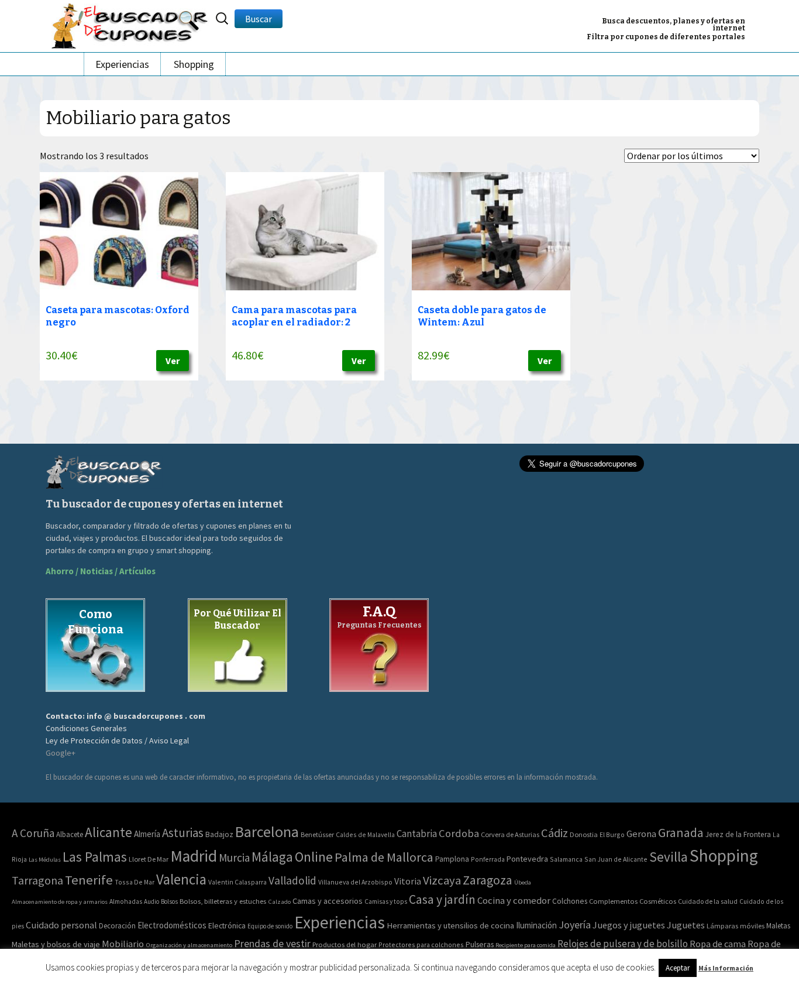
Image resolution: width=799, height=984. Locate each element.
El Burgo (612, 834)
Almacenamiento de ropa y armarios (60, 901)
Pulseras (480, 944)
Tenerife (89, 880)
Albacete (69, 834)
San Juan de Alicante (616, 859)
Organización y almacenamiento (189, 945)
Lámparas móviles (735, 925)
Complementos (613, 901)
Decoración (117, 926)
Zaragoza (487, 880)
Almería (147, 833)
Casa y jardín (442, 899)
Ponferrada (488, 859)
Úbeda (522, 882)
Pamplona (452, 859)
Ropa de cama (718, 943)
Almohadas (125, 901)
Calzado (279, 901)
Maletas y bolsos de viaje (56, 944)
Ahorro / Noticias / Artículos (101, 571)
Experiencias (122, 64)
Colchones (569, 901)
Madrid (193, 856)
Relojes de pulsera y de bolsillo (622, 943)
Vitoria (407, 881)
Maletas (778, 926)
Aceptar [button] (678, 968)
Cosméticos (657, 901)
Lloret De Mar (148, 859)
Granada (681, 833)
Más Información (725, 968)
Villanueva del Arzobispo (355, 881)
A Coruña (33, 833)
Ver (173, 360)
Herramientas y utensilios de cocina (450, 925)
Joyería (575, 924)
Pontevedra (527, 858)
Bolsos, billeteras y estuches (223, 901)
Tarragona (37, 880)
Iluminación (536, 925)
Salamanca (566, 859)
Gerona (641, 834)
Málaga (272, 856)
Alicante (108, 832)
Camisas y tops (385, 901)
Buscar (258, 19)
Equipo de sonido (269, 926)
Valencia (181, 879)
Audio (151, 901)
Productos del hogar (344, 944)
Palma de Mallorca (384, 857)
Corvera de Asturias (510, 834)
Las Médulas (45, 859)
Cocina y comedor (513, 900)
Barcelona (267, 831)
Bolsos (169, 901)
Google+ (60, 753)
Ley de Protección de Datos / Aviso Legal (117, 740)
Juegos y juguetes (629, 925)
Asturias (183, 833)
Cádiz (554, 833)
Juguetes (686, 925)
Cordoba (459, 833)
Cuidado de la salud (708, 901)
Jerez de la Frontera (738, 834)
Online (314, 857)
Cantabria (417, 833)
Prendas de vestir (272, 943)
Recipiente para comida (525, 945)
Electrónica (227, 925)
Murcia (234, 858)
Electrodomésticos (171, 925)
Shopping (194, 64)
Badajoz (219, 834)
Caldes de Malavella (365, 834)
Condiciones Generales (86, 728)
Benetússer (317, 834)
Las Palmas (95, 856)
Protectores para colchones (421, 944)
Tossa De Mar (134, 881)
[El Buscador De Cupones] (130, 24)
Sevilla (668, 856)
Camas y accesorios (327, 901)
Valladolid (292, 880)
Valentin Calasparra (237, 881)
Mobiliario (123, 944)
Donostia (584, 834)
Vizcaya (442, 880)
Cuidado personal (61, 925)
